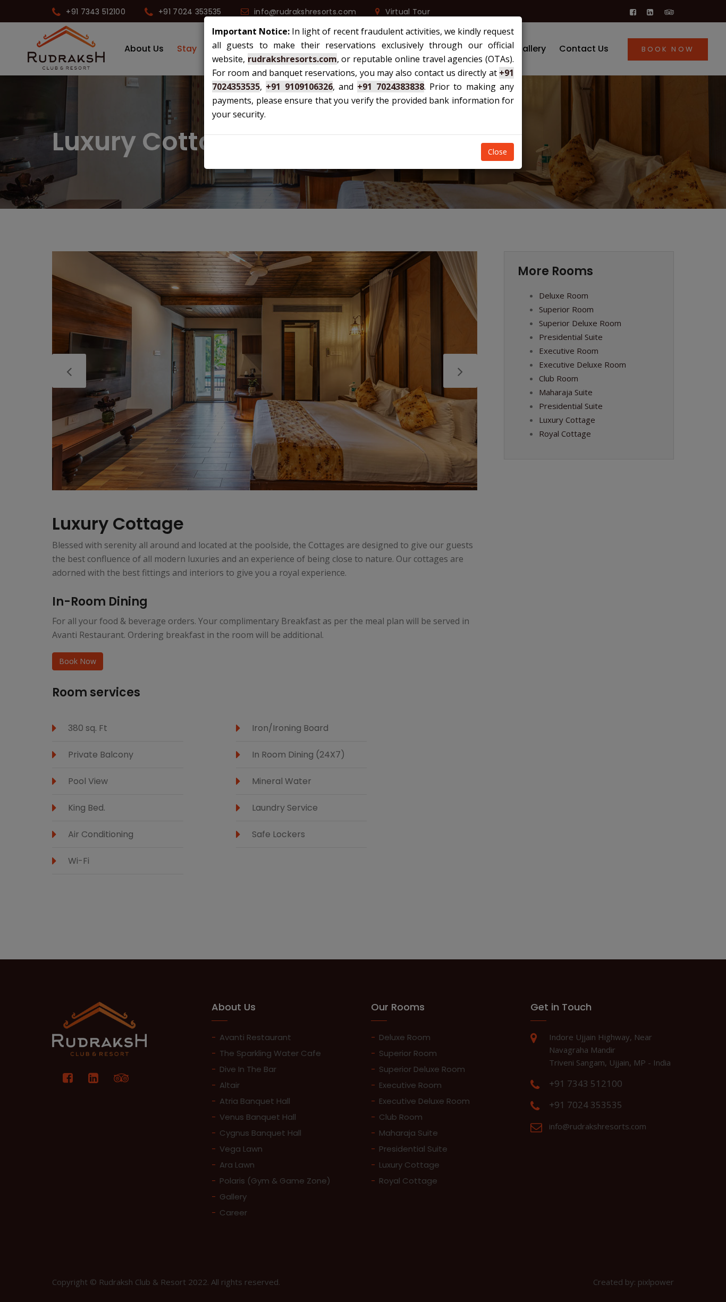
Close (497, 152)
